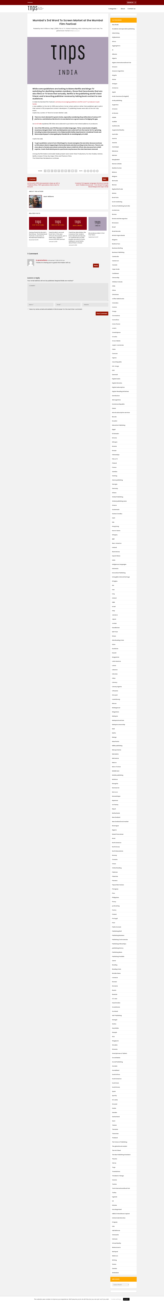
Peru (113, 893)
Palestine (115, 876)
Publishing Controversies (120, 939)
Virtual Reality (116, 1243)
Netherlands (116, 813)
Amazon (114, 67)
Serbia (114, 1024)
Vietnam (114, 1239)
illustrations (116, 552)
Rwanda (114, 994)
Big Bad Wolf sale (117, 189)
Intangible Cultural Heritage (121, 577)
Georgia (114, 484)
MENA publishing (117, 745)
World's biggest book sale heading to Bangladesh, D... (46, 2)
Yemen (114, 1264)
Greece (114, 505)
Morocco (115, 792)
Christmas (115, 294)
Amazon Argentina (118, 71)
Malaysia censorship (118, 724)
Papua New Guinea (118, 885)
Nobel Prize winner (118, 834)
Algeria (114, 58)
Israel (114, 606)
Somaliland (115, 1070)
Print (113, 923)
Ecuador (114, 421)
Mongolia (115, 783)
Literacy (114, 682)
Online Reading (117, 868)
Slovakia (114, 1045)
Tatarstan (115, 1133)
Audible (114, 121)
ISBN (113, 602)
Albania (114, 54)
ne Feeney (115, 804)
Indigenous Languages (119, 564)
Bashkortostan (117, 168)
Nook (113, 838)
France (114, 467)
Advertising (115, 33)
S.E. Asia (114, 998)
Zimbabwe (115, 1273)
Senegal (114, 1020)
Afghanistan (116, 37)
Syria (113, 1121)
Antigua (114, 84)
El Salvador (115, 433)
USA (113, 1226)
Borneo (114, 214)
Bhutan (114, 185)
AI (112, 50)
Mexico (114, 762)
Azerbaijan (115, 147)
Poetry (114, 910)
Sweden (114, 1112)
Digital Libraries (117, 383)
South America (116, 1079)
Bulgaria (114, 240)
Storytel (114, 1104)
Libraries (115, 674)
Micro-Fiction (116, 767)
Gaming (114, 476)
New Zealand (116, 817)
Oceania (114, 859)
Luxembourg (116, 699)
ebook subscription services (121, 412)
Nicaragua (115, 826)
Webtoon (115, 1256)
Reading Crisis (116, 969)
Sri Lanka (115, 1100)
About (123, 9)
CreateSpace (116, 332)
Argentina (115, 105)
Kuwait (114, 653)
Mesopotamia (116, 750)
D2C (113, 370)
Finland (114, 463)
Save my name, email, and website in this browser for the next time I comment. (55, 309)
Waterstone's (116, 1247)
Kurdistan (115, 648)
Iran (113, 589)
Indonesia (115, 568)
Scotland (115, 1011)
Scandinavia (116, 1007)
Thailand (115, 1138)
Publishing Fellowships (119, 944)
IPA (113, 585)
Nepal (114, 809)
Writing (114, 1260)
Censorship (115, 277)
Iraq (113, 594)
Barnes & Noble (117, 164)
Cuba (113, 349)
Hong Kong (115, 526)
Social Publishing (117, 1062)
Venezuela (115, 1235)
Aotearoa (115, 88)
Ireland (114, 598)
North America (116, 842)
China (114, 290)
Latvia (114, 665)
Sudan (114, 1108)
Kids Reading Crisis (118, 640)
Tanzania (115, 1129)
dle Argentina (116, 400)
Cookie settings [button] (116, 1299)
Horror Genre (116, 530)
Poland (114, 914)
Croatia (114, 337)
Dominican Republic (118, 404)
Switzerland (116, 1117)
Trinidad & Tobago (118, 1176)
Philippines (115, 897)
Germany (115, 488)
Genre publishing (117, 480)
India (79, 29)
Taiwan (114, 1125)
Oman (114, 864)
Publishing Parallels (118, 956)
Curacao (115, 353)
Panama (114, 880)
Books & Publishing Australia (121, 206)
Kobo (113, 644)
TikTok (114, 1163)
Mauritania (115, 741)
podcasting (115, 906)
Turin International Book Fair (121, 1188)
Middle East (115, 771)
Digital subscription (118, 387)
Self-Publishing (117, 1015)
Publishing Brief (87, 29)
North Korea (116, 847)
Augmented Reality (118, 130)
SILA (113, 1036)
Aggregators (116, 46)
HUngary (114, 535)
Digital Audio (116, 379)
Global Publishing (71, 29)
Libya (113, 678)
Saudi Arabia (116, 1003)
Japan (114, 619)
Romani (114, 982)
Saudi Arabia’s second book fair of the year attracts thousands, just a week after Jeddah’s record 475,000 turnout (58, 236)
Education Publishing (118, 425)
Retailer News (116, 973)
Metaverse (115, 758)
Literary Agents (117, 686)
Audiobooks (116, 126)
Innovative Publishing (118, 573)
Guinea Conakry (117, 514)
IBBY (113, 539)
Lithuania (115, 691)
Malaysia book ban (118, 720)
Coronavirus (116, 315)
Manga (114, 737)
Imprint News (116, 556)
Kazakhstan (116, 627)
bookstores (115, 210)
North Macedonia (117, 851)
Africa (114, 41)
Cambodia (115, 256)
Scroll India (38, 124)
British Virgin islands (118, 235)
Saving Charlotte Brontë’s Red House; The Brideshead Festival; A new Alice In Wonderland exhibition (38, 235)
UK (113, 1201)
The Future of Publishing (119, 1142)
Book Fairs (115, 197)
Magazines (115, 712)
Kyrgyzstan (115, 657)
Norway (114, 855)
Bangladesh (116, 159)
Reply (96, 266)
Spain (114, 1091)
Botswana (115, 223)
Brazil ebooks (116, 231)
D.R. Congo (115, 366)
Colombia (115, 303)
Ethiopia (114, 442)
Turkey (114, 1192)
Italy (113, 611)
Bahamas (115, 151)
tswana (114, 1180)
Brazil (114, 227)
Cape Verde (115, 269)
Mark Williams (45, 29)
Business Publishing (118, 252)
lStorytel (115, 695)
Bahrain (114, 155)
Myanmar (115, 800)
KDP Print (115, 632)
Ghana (114, 493)
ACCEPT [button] (126, 1299)
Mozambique (116, 796)
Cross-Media (116, 341)
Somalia (114, 1066)
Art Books (115, 113)
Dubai (114, 408)
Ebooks (114, 417)
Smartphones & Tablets (119, 1053)
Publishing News (117, 952)
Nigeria (114, 830)
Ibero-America (116, 543)
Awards (114, 143)
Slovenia (114, 1049)
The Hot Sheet (116, 1150)
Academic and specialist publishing (123, 29)
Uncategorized (117, 1209)
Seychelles (115, 1028)
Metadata (115, 754)
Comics (114, 307)
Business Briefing (117, 248)
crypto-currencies (118, 345)
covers (114, 328)
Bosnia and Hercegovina (119, 218)
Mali (113, 729)
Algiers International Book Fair (121, 62)
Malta (114, 733)
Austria (114, 138)
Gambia (114, 471)
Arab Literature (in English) (120, 96)
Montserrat (115, 788)
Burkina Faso (116, 244)
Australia (115, 134)
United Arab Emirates (118, 1218)
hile (113, 522)
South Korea (116, 1087)
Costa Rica (115, 320)
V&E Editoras (116, 1230)
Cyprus (114, 358)
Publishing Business (118, 935)
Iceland (114, 547)
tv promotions (41, 260)
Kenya (114, 636)
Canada (114, 265)
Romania (115, 986)
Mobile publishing (117, 775)
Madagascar (116, 708)
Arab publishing (117, 100)
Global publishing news (119, 501)
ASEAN (114, 117)
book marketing (117, 202)
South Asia (95, 29)
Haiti (113, 518)
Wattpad (115, 1251)
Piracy (114, 901)
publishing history (117, 948)
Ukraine (114, 1205)
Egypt (114, 429)
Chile (113, 286)
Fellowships (115, 455)
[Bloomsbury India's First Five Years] (97, 223)
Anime (114, 79)
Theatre (114, 1159)
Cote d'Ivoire (116, 324)
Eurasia (114, 446)
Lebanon (115, 670)
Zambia (114, 1268)
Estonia (114, 438)
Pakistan (115, 872)
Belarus (114, 172)
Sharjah (114, 1032)
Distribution (116, 396)
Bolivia (114, 193)
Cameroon (115, 261)
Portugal (115, 918)
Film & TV (62, 29)
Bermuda (115, 181)
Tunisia (114, 1184)
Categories (112, 9)
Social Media (116, 1058)
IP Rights (114, 581)
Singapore (115, 1041)
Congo (114, 311)
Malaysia (115, 716)
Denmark (115, 374)
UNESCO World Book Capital (121, 1214)
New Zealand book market (120, 821)
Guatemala (115, 509)
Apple (114, 92)
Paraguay (115, 889)
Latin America (116, 661)
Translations (116, 1171)
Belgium (114, 176)
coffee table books (118, 299)
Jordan (114, 623)
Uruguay (114, 1222)
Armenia (114, 109)
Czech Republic (117, 362)
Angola (114, 75)
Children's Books (117, 282)
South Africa (116, 1074)
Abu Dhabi (115, 25)
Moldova (115, 779)
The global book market (119, 1146)
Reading (114, 965)
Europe (114, 450)
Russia (114, 990)
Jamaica (115, 615)
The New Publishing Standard (121, 1155)
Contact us (131, 9)
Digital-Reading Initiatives (120, 391)
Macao (114, 703)
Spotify (114, 1095)
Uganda (114, 1197)
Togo (113, 1167)
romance (115, 977)
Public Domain (116, 927)
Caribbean (115, 273)
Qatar (114, 960)
